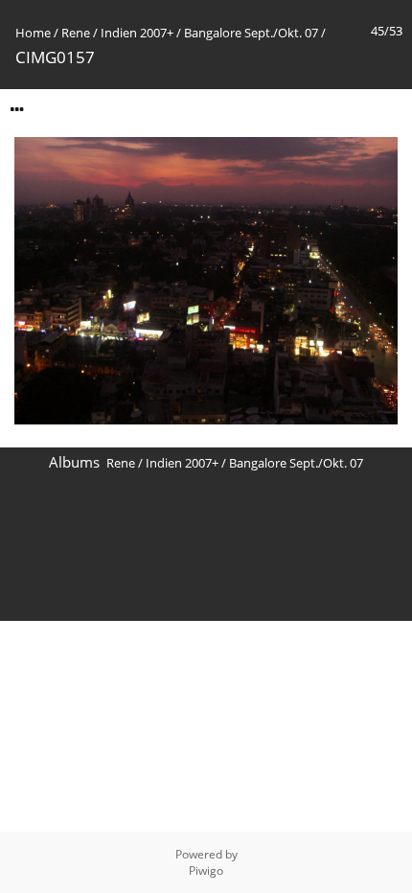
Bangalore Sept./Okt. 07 (251, 32)
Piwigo (206, 870)
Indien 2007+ (137, 32)
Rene (75, 32)
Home (33, 32)
